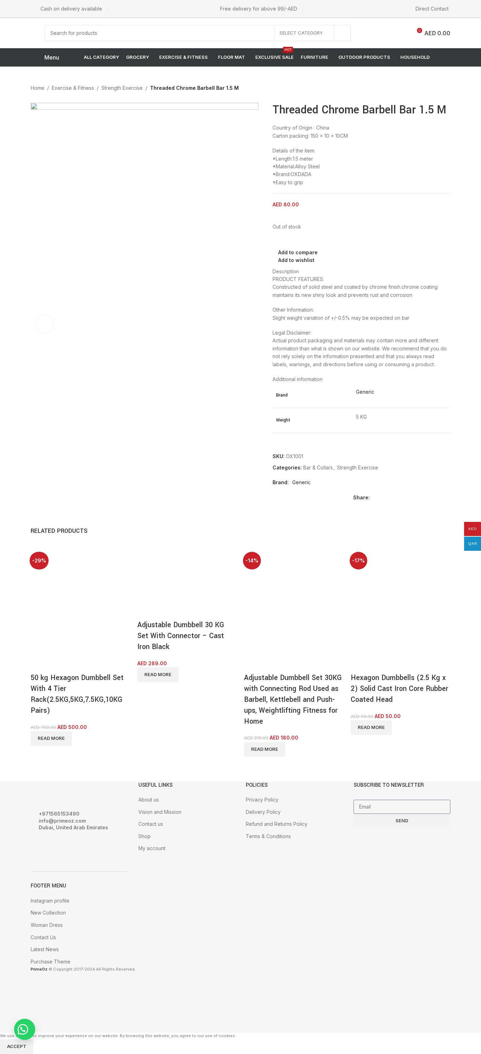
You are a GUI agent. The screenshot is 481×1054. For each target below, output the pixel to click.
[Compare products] (401, 33)
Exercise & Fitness (73, 88)
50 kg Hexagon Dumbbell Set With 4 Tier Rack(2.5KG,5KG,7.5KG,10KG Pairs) (77, 694)
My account (151, 848)
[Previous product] (429, 88)
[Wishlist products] (383, 33)
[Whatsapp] (77, 847)
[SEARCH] (343, 33)
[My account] (367, 33)
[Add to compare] (39, 664)
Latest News (45, 949)
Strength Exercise (122, 88)
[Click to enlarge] (45, 324)
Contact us (150, 824)
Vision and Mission (159, 812)
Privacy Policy (262, 800)
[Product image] (57, 628)
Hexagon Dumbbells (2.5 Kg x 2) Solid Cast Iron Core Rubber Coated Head (399, 689)
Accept (16, 1046)
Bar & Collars (318, 467)
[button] (24, 1029)
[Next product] (444, 88)
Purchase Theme (50, 962)
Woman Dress (47, 925)
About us (148, 800)
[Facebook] (39, 847)
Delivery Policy (263, 812)
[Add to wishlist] (77, 664)
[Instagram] (58, 847)
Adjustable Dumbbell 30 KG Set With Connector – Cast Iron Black (180, 636)
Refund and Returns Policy (276, 824)
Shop (144, 836)
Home (37, 88)
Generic (365, 392)
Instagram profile (50, 901)
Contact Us (43, 937)
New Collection (48, 913)
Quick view (58, 664)
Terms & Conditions (268, 836)
